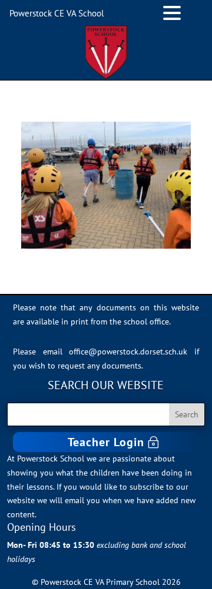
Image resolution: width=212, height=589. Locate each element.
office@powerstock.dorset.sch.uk (128, 351)
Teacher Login (106, 442)
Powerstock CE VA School (56, 13)
